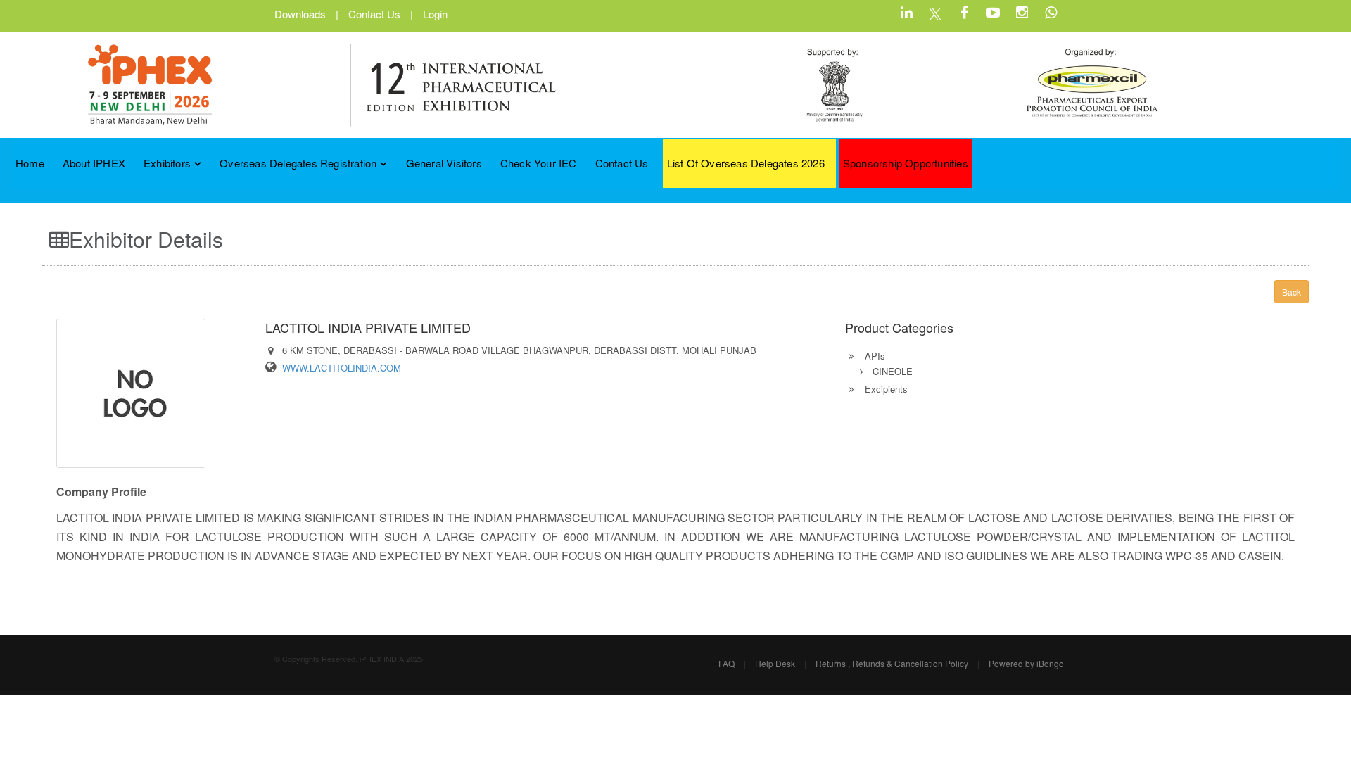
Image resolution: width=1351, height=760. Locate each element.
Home (29, 163)
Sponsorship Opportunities (905, 163)
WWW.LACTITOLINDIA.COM (341, 367)
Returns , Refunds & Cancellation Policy (892, 663)
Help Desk (775, 663)
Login (435, 13)
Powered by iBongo (1026, 663)
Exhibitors (167, 163)
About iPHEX (94, 163)
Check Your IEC (538, 163)
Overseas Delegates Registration (298, 163)
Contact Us (374, 13)
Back (1291, 292)
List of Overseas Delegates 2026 (746, 163)
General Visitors (444, 163)
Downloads (300, 13)
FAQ (726, 663)
